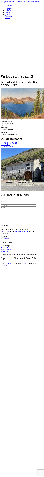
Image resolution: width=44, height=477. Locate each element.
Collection (8, 10)
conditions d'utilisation (21, 231)
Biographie (8, 9)
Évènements (9, 5)
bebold (24, 263)
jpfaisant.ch (4, 251)
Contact (7, 18)
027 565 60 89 (5, 247)
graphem (8, 263)
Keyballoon (4, 265)
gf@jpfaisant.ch (6, 249)
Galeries (7, 12)
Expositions (8, 7)
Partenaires (8, 16)
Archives (8, 14)
